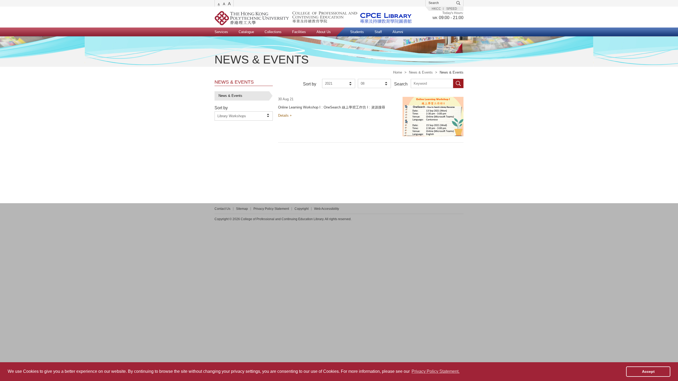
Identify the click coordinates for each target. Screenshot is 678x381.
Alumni (397, 32)
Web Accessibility (326, 209)
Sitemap (242, 209)
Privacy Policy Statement (271, 209)
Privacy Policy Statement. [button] (436, 371)
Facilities (299, 32)
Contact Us (222, 209)
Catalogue (246, 32)
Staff (378, 32)
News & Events (421, 72)
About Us (323, 32)
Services (221, 32)
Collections (273, 32)
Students (357, 32)
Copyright (302, 209)
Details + (285, 115)
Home (397, 72)
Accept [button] (648, 371)
